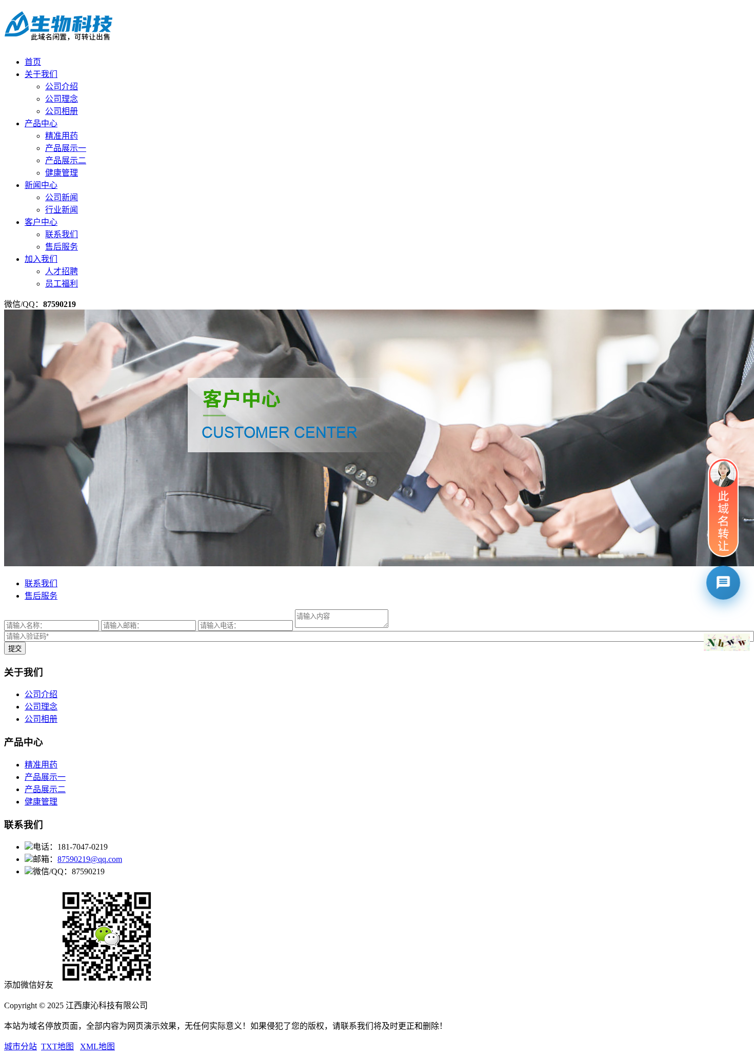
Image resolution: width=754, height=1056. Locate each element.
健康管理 (61, 172)
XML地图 (97, 1046)
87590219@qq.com (89, 859)
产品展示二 (65, 160)
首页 (33, 61)
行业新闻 (61, 209)
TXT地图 (57, 1046)
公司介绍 (61, 86)
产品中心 (41, 123)
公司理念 (61, 98)
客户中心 (41, 222)
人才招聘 (61, 271)
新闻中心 (41, 185)
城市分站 (20, 1046)
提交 (15, 648)
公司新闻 (61, 197)
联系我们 (61, 234)
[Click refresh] (727, 642)
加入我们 (41, 259)
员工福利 (61, 283)
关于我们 (41, 74)
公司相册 (61, 111)
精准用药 (61, 135)
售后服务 (61, 246)
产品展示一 (65, 148)
